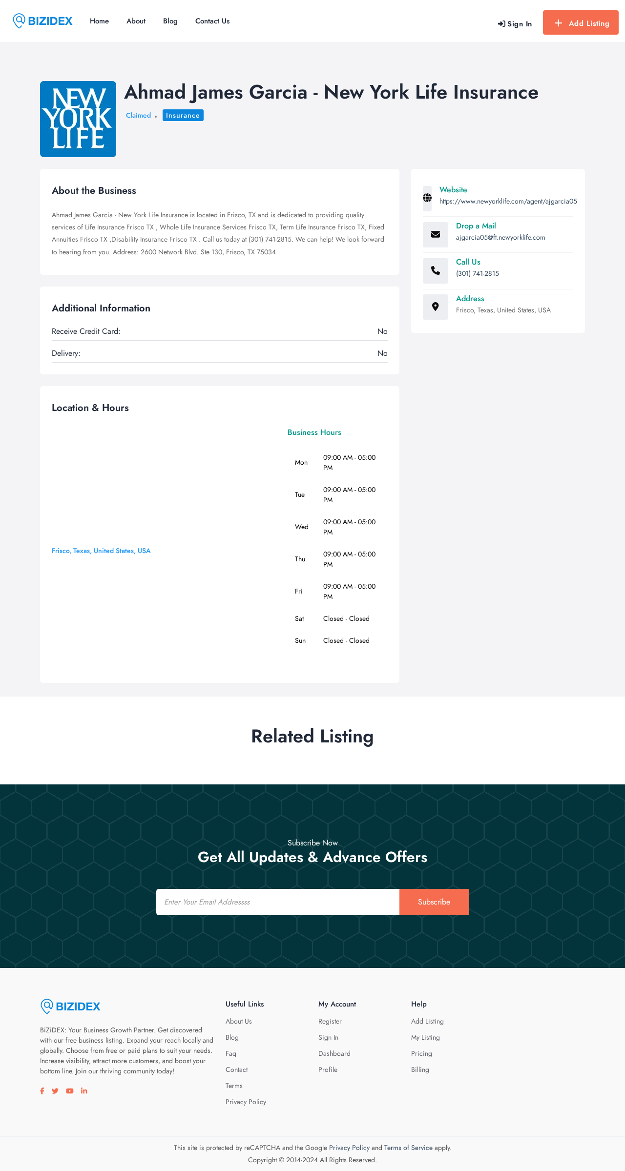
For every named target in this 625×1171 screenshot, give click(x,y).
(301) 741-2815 (477, 273)
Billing (420, 1069)
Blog (170, 21)
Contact (237, 1069)
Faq (231, 1053)
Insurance (183, 115)
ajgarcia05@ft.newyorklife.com (500, 237)
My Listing (425, 1037)
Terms (234, 1085)
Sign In (328, 1037)
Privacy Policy (246, 1102)
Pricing (421, 1053)
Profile (327, 1069)
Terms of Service (408, 1147)
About (136, 21)
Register (330, 1021)
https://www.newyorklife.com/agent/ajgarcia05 (508, 201)
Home (99, 21)
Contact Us (212, 21)
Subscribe (434, 901)
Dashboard (334, 1053)
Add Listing (589, 23)
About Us (239, 1021)
